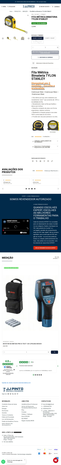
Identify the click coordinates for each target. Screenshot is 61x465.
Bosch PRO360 (26, 416)
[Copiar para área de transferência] (52, 161)
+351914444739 (47, 406)
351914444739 (47, 408)
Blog (23, 410)
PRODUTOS (17, 11)
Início (11, 11)
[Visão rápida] (56, 302)
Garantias (4, 413)
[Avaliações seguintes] (58, 366)
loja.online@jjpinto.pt (48, 404)
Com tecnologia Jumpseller (24, 454)
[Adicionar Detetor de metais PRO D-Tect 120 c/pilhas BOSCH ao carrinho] (54, 352)
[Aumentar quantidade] (57, 47)
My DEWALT (25, 418)
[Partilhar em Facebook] (32, 161)
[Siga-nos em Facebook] (10, 394)
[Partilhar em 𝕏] (36, 161)
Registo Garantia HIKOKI (28, 420)
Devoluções (5, 410)
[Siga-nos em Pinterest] (17, 394)
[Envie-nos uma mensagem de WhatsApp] (3, 462)
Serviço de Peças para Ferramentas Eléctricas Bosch (29, 407)
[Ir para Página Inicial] (28, 7)
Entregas (4, 408)
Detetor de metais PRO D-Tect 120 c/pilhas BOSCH (22, 344)
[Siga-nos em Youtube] (15, 394)
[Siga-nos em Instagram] (8, 394)
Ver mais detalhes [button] (8, 441)
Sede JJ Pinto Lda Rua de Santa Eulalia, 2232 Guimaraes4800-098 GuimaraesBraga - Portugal (13, 437)
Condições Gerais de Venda (9, 404)
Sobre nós (4, 406)
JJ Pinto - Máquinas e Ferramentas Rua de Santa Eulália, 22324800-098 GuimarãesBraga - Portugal (50, 413)
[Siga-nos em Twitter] (13, 394)
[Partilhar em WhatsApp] (40, 161)
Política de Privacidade (8, 417)
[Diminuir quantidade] (33, 47)
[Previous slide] (3, 38)
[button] (26, 189)
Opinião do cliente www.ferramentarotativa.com (16, 383)
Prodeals (24, 412)
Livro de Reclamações (8, 419)
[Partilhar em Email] (48, 161)
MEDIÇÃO (25, 11)
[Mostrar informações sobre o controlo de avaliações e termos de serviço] (14, 369)
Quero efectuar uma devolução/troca (7, 424)
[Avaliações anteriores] (17, 366)
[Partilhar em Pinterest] (44, 161)
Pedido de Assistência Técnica (10, 421)
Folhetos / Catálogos (27, 414)
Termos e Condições (7, 415)
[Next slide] (28, 38)
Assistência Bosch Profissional (29, 404)
